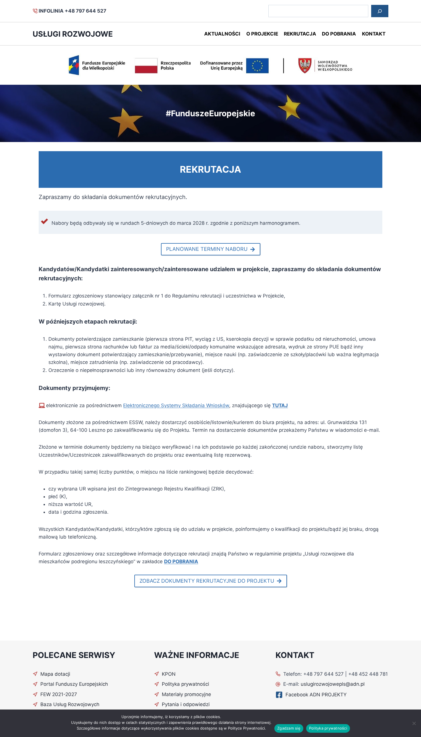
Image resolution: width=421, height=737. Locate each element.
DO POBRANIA (181, 561)
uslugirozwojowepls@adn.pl (333, 684)
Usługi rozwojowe (73, 33)
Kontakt (373, 34)
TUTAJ (280, 405)
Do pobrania (339, 34)
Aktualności (222, 34)
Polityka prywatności (328, 728)
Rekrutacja (300, 34)
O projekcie (262, 34)
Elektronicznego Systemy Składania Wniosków (176, 405)
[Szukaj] (379, 11)
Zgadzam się (288, 728)
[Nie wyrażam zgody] (414, 723)
